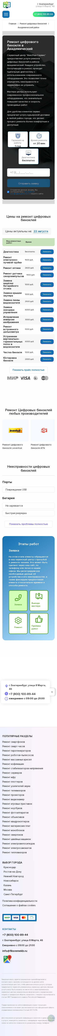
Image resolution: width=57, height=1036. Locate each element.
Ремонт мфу (9, 777)
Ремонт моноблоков (13, 830)
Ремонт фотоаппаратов (15, 812)
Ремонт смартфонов (13, 741)
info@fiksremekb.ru (14, 951)
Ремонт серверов (12, 772)
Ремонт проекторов (13, 795)
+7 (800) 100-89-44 (43, 14)
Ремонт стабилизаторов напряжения (22, 768)
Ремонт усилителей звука (16, 786)
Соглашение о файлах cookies (19, 905)
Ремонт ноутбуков (12, 808)
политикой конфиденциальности (22, 193)
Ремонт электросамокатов (17, 848)
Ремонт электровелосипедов (18, 843)
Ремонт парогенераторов (16, 750)
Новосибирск (11, 880)
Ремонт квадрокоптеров (15, 821)
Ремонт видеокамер (13, 799)
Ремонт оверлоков (12, 834)
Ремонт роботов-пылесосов (18, 755)
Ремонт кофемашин (13, 764)
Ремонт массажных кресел (17, 759)
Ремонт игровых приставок (17, 803)
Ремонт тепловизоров (14, 852)
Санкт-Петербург (13, 894)
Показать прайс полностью (28, 369)
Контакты (9, 929)
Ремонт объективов (13, 817)
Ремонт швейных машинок (16, 839)
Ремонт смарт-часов (13, 746)
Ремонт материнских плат (16, 826)
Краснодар (10, 867)
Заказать (47, 252)
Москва (8, 889)
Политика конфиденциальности (19, 901)
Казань (7, 885)
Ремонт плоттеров (12, 781)
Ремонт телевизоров (13, 790)
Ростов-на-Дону (12, 871)
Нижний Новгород (14, 876)
